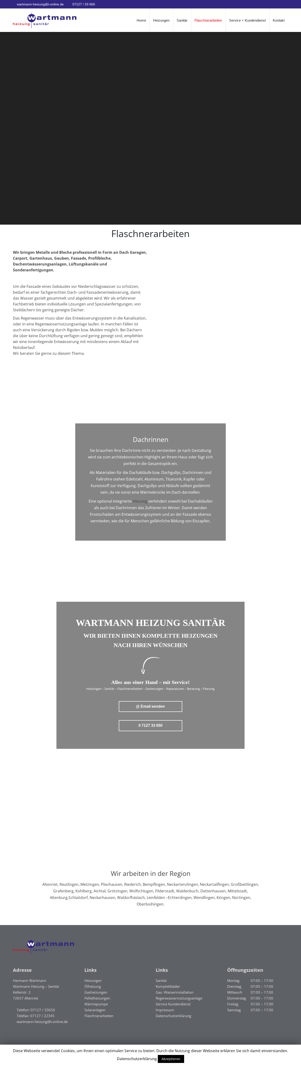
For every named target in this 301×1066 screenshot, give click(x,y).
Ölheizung (92, 986)
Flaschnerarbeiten (98, 1015)
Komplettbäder (168, 986)
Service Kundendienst (173, 1004)
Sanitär (161, 980)
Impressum (165, 1009)
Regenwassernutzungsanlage (179, 998)
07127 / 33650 (43, 1009)
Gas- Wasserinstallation (175, 992)
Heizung (140, 501)
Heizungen (93, 980)
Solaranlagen (94, 1009)
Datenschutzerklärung (173, 1015)
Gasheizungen (95, 992)
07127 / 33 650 (83, 4)
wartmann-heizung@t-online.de (40, 4)
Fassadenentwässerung (107, 292)
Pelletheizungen (97, 998)
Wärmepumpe (96, 1004)
